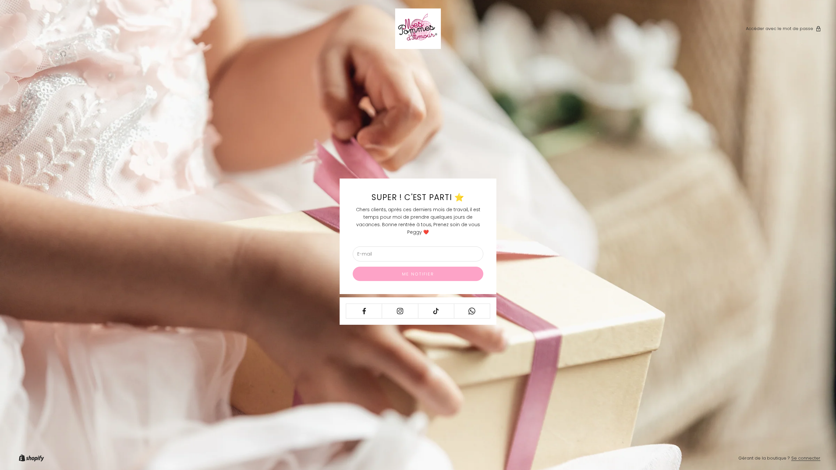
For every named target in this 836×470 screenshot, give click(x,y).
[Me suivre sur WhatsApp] (472, 311)
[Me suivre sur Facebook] (364, 311)
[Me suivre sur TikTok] (436, 311)
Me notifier (418, 274)
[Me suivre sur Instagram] (400, 311)
